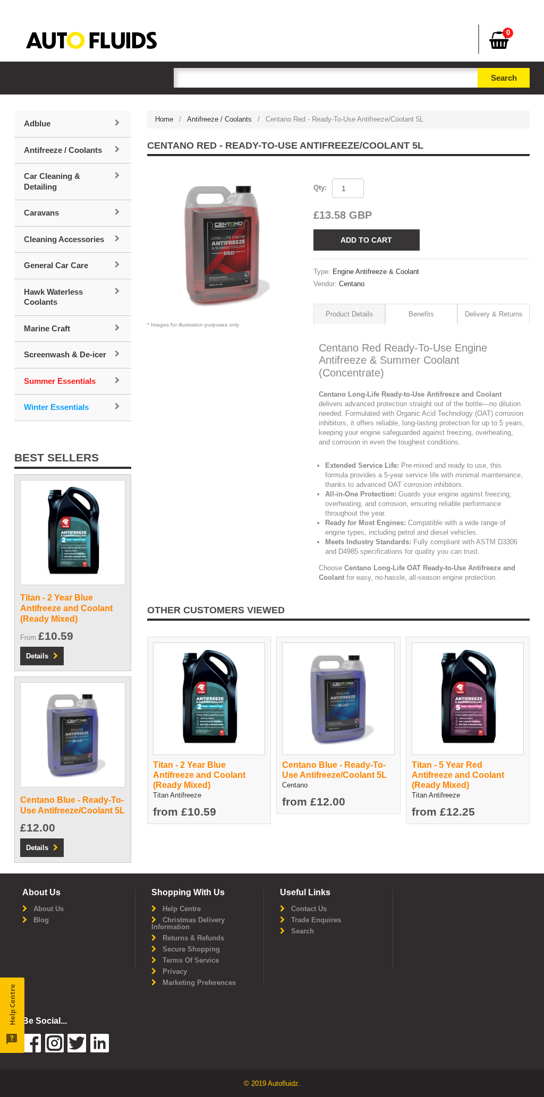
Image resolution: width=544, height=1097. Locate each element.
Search (302, 931)
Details (37, 656)
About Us (48, 909)
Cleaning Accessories (64, 239)
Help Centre (182, 909)
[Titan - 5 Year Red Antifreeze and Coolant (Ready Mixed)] (468, 698)
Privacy (175, 971)
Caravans (41, 212)
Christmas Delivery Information (188, 923)
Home (164, 119)
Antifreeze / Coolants (219, 119)
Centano (351, 284)
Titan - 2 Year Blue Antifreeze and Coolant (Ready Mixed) (199, 775)
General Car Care (56, 265)
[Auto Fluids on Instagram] (54, 1050)
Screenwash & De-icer (65, 354)
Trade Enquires (316, 920)
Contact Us (309, 909)
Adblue (37, 123)
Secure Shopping (191, 949)
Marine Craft (47, 328)
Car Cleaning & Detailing (52, 181)
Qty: (320, 188)
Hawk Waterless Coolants (53, 297)
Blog (41, 920)
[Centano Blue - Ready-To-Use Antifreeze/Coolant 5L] (338, 698)
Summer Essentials (60, 380)
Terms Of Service (191, 960)
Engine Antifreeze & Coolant (376, 272)
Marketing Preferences (199, 983)
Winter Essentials (56, 407)
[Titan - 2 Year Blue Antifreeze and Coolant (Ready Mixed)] (209, 698)
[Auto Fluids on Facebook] (31, 1050)
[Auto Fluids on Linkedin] (76, 1050)
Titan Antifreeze (177, 795)
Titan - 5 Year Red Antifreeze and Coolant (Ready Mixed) (458, 775)
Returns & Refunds (193, 938)
